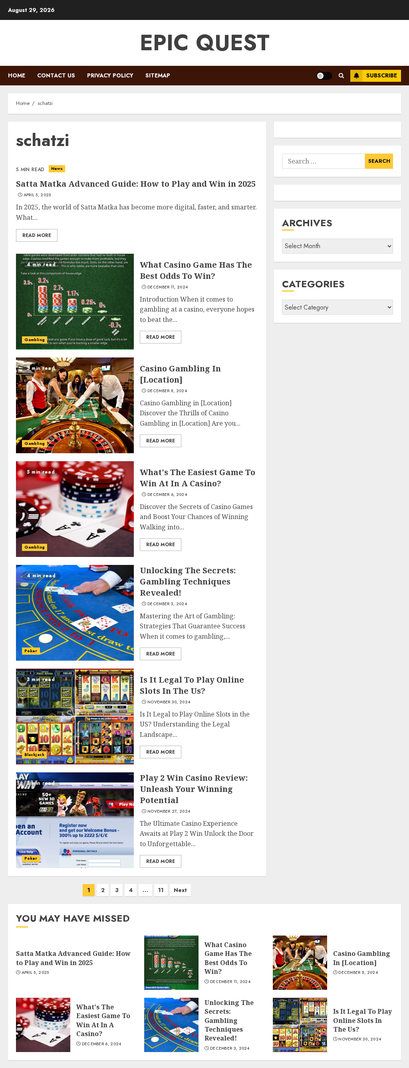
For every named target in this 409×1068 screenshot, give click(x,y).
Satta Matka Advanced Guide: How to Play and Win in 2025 (136, 183)
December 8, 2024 (167, 391)
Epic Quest (205, 43)
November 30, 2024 (168, 702)
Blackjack (34, 755)
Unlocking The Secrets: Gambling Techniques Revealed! (188, 581)
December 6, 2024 (167, 494)
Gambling (34, 340)
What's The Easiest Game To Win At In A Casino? (197, 478)
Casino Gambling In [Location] (180, 374)
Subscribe (381, 75)
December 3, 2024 (167, 604)
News (57, 169)
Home (16, 75)
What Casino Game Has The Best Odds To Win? (196, 270)
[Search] (341, 75)
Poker (31, 651)
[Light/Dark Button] (324, 76)
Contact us (56, 75)
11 (161, 890)
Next (180, 890)
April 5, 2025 (37, 195)
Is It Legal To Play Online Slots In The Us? (192, 685)
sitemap (157, 75)
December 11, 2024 (167, 287)
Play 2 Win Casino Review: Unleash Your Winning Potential (194, 788)
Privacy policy (110, 75)
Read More (36, 235)
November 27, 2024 (168, 811)
